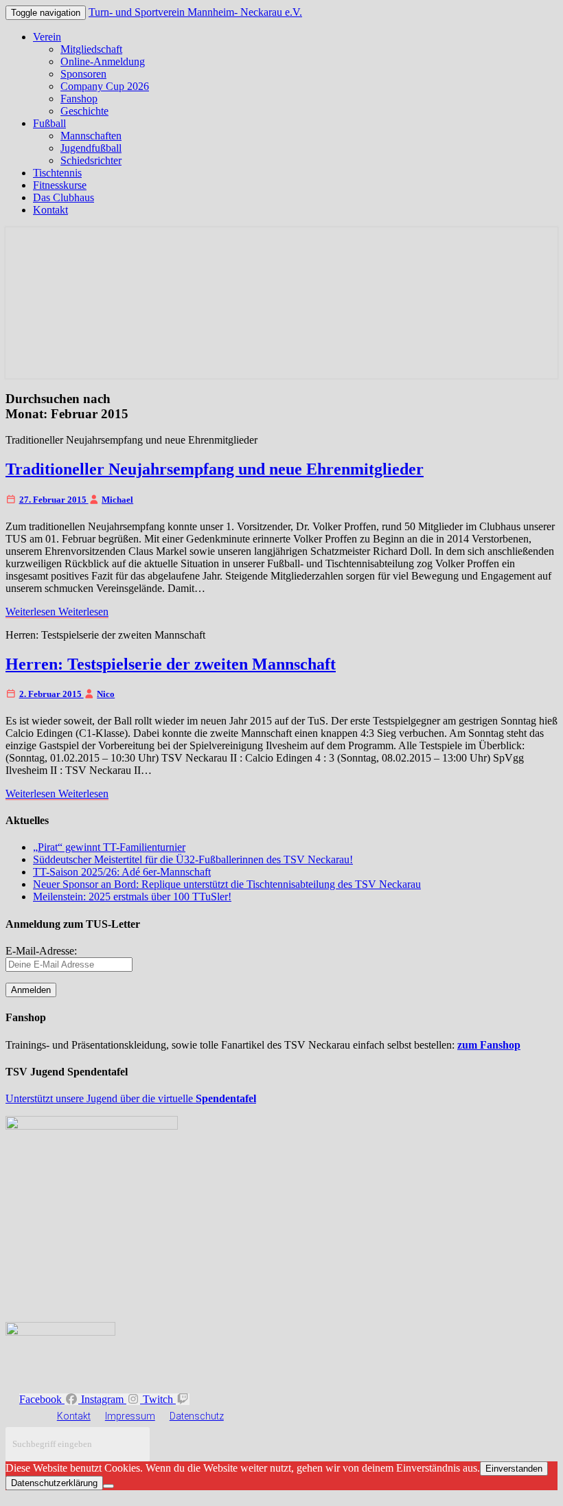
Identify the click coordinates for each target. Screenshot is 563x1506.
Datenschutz (197, 1416)
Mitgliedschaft (91, 49)
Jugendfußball (91, 148)
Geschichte (84, 111)
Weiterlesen (56, 611)
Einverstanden (513, 1468)
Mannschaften (91, 135)
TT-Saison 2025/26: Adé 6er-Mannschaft (122, 872)
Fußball (49, 123)
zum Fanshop (488, 1045)
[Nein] (108, 1486)
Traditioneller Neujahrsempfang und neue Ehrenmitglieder (214, 469)
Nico (106, 694)
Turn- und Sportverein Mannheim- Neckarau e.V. (195, 12)
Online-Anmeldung (102, 61)
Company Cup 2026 (104, 86)
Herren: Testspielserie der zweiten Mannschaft (170, 664)
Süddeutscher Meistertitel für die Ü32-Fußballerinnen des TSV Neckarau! (193, 859)
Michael (117, 499)
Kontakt (50, 210)
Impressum (130, 1416)
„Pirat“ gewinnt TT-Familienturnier (109, 847)
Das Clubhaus (63, 197)
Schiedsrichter (91, 160)
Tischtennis (57, 173)
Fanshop (78, 98)
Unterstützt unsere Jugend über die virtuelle (130, 1098)
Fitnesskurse (60, 185)
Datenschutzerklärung (54, 1483)
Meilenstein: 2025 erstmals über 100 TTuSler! (132, 896)
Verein (47, 37)
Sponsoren (83, 74)
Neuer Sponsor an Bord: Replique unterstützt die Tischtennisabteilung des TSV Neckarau (227, 884)
